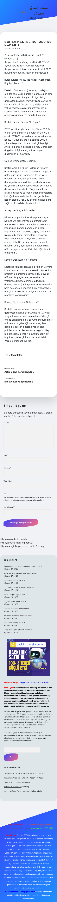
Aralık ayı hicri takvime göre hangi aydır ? (20, 573)
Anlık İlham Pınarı (39, 11)
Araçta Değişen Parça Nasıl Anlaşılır (18, 791)
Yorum (6, 423)
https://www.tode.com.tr (13, 539)
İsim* (6, 455)
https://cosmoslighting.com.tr (16, 542)
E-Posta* (7, 468)
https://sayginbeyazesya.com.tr (17, 546)
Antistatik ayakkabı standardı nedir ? (18, 616)
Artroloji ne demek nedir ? (19, 371)
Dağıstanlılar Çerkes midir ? (15, 601)
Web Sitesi (8, 481)
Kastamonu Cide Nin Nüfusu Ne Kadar (19, 773)
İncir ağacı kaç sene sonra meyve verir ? (20, 587)
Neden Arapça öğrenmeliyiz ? (16, 594)
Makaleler (16, 355)
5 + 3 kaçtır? (9, 507)
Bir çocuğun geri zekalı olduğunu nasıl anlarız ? (23, 566)
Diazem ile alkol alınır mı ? (14, 623)
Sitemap (40, 546)
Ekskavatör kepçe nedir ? (18, 381)
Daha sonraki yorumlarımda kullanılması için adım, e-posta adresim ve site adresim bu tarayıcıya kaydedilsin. (27, 498)
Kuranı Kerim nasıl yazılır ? (14, 580)
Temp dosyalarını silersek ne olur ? (18, 630)
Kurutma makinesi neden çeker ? (17, 608)
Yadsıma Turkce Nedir (12, 782)
